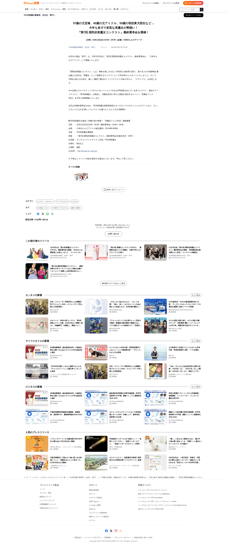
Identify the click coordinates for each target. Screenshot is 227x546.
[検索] (201, 9)
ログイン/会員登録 (194, 3)
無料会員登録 (94, 490)
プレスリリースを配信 (150, 3)
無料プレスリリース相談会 (99, 516)
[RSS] (120, 530)
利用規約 (107, 537)
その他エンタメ (43, 208)
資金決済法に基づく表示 (143, 537)
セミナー (92, 520)
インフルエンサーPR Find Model (150, 498)
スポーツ (84, 9)
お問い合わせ (113, 234)
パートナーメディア (47, 500)
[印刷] (52, 214)
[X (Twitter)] (43, 214)
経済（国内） (76, 208)
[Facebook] (38, 214)
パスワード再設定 (95, 498)
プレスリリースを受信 (171, 3)
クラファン (124, 9)
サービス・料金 (45, 493)
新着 (26, 9)
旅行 (47, 9)
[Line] (47, 214)
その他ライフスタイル (60, 208)
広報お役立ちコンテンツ (49, 508)
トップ (26, 477)
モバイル (108, 9)
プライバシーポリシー (122, 537)
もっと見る (196, 295)
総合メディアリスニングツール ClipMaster (154, 494)
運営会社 (78, 537)
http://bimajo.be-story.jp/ (87, 151)
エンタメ (33, 9)
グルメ (41, 9)
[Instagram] (115, 530)
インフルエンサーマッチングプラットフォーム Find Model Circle (162, 505)
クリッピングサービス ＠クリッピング (152, 490)
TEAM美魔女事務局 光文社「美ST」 (82, 47)
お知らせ (92, 509)
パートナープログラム (93, 537)
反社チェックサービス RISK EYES (151, 509)
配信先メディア (45, 497)
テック (100, 9)
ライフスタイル (73, 9)
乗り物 (116, 9)
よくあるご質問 (94, 505)
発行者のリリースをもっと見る (113, 283)
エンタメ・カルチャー (45, 201)
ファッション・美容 (58, 9)
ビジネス (93, 9)
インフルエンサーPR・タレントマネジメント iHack (157, 501)
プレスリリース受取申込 (98, 513)
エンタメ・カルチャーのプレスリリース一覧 (48, 477)
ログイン (92, 494)
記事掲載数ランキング (48, 504)
